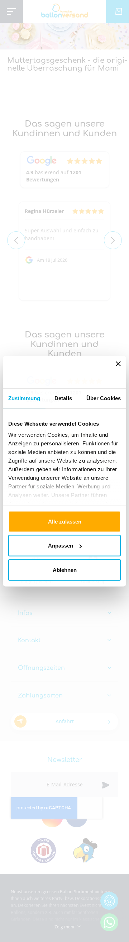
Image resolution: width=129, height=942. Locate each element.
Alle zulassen (64, 521)
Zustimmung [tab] (24, 398)
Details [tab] (63, 398)
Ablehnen (65, 570)
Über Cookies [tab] (103, 398)
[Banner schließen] (118, 372)
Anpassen (60, 546)
